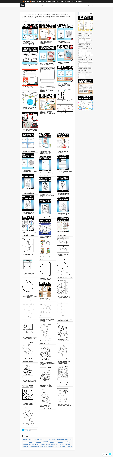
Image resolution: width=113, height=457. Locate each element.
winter (87, 74)
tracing (53, 446)
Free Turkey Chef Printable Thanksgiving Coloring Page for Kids (30, 381)
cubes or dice (69, 439)
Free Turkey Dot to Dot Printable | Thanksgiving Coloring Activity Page (29, 425)
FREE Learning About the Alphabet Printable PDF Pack (64, 297)
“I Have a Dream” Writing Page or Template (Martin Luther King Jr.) (46, 174)
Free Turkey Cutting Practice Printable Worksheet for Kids (28, 360)
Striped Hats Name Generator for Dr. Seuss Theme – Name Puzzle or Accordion (64, 85)
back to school (44, 439)
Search (90, 13)
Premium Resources (71, 5)
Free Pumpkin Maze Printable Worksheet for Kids (64, 341)
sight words (41, 446)
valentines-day (62, 446)
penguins (46, 444)
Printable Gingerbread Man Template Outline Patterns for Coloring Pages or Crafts (65, 276)
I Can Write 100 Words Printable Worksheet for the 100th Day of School (65, 319)
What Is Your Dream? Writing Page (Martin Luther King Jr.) (65, 173)
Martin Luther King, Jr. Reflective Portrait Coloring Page (47, 195)
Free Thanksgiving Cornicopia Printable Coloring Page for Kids (46, 385)
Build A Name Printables (57, 1)
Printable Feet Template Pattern (64, 113)
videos (51, 5)
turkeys (57, 446)
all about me (25, 439)
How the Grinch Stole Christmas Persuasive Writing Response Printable (30, 88)
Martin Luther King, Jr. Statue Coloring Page (63, 214)
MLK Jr (26, 444)
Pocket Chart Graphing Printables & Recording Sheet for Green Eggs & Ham (47, 112)
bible (83, 37)
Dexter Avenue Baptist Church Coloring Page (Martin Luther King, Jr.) (29, 192)
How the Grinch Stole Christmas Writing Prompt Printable (46, 90)
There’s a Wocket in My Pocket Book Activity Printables (46, 42)
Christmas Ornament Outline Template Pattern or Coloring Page (30, 296)
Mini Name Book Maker (36, 1)
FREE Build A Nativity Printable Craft (45, 237)
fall (42, 442)
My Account (81, 5)
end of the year (38, 442)
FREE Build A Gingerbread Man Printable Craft (46, 299)
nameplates (30, 444)
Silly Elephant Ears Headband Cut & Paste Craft (65, 42)
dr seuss (34, 442)
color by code (54, 439)
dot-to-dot (30, 442)
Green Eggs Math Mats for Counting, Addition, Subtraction (29, 108)
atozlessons (38, 439)
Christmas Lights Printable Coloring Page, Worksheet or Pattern (47, 320)
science (34, 446)
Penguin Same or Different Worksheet (64, 255)
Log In (88, 5)
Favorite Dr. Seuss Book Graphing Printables (64, 101)
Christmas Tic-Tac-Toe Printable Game (63, 234)
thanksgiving (49, 446)
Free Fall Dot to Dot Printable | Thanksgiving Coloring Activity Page (46, 407)
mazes (24, 444)
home (38, 5)
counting (80, 42)
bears (80, 37)
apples (33, 439)
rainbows (31, 446)
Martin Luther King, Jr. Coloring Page (46, 216)
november (39, 444)
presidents (64, 444)
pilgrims (52, 444)
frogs (51, 442)
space (44, 446)
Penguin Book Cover (28, 254)
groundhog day (60, 442)
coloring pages (61, 439)
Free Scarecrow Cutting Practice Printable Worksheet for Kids (64, 362)
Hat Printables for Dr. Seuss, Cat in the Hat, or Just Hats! (30, 130)
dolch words (26, 442)
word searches (69, 446)
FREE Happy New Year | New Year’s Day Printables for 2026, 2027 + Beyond (30, 234)
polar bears (55, 444)
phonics (49, 444)
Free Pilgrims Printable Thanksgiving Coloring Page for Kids (47, 363)
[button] (107, 454)
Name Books (39, 21)
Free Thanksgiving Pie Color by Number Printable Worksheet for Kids (30, 403)
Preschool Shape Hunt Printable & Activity (28, 317)
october (43, 444)
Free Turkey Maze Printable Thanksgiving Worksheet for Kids (30, 338)
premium (60, 444)
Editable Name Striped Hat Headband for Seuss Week (47, 64)
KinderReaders (81, 55)
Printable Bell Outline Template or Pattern (45, 279)
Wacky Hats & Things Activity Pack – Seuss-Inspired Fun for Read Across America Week (28, 43)
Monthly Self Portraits (77, 1)
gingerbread (54, 442)
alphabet (30, 439)
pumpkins (27, 446)
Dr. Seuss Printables (30, 21)
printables (44, 5)
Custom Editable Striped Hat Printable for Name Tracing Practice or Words (30, 66)
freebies (46, 442)
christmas (49, 439)
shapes (37, 446)
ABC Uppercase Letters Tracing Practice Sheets (29, 150)
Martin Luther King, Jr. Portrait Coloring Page (63, 194)
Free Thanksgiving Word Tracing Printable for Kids (64, 405)
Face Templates (67, 1)
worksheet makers (60, 5)
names (35, 444)
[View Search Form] (92, 5)
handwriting (66, 442)
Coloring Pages (46, 21)
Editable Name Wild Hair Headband (64, 63)
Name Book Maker (47, 1)
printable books (82, 66)
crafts (66, 439)
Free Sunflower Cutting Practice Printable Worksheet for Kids (46, 342)
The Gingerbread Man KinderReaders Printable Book (46, 258)
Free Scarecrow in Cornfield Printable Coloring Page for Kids (65, 384)
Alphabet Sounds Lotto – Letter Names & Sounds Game (29, 275)
